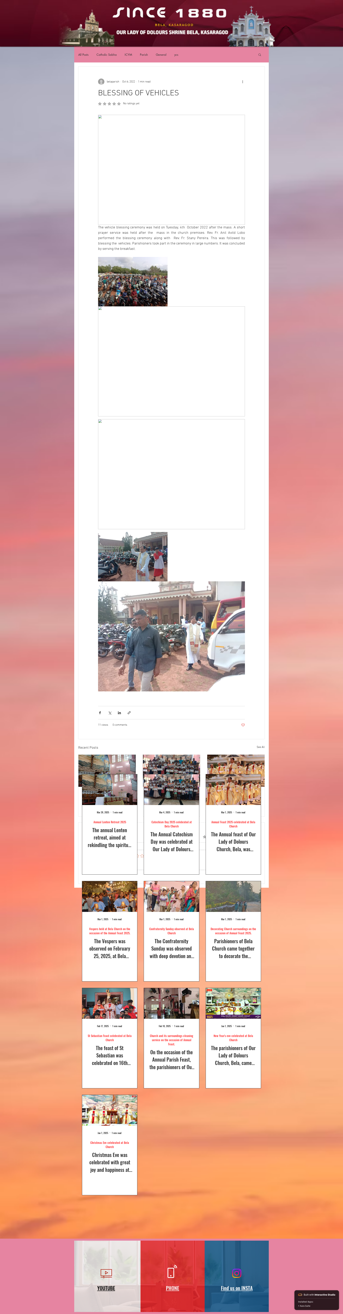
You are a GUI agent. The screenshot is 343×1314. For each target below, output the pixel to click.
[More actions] (242, 81)
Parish (144, 55)
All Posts (83, 55)
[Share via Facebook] (100, 713)
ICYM (128, 55)
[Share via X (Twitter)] (110, 713)
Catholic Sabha (106, 55)
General (161, 55)
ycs (176, 55)
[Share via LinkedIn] (119, 713)
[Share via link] (129, 713)
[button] (260, 54)
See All (261, 747)
